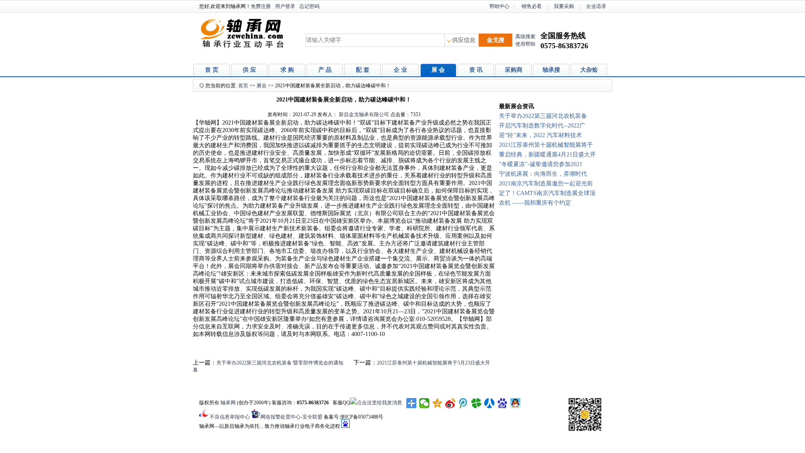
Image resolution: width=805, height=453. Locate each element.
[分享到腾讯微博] (463, 403)
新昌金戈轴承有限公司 (364, 114)
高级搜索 (525, 36)
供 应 (249, 70)
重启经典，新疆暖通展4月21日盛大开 (547, 154)
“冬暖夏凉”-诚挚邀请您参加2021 (540, 164)
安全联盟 (312, 417)
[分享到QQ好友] (515, 403)
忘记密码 (309, 6)
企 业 (400, 70)
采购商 (513, 70)
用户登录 (285, 6)
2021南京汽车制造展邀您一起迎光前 (546, 183)
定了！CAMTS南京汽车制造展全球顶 (547, 193)
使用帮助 (525, 44)
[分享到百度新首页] (502, 403)
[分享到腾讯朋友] (476, 403)
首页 (243, 86)
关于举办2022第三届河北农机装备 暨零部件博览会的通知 (279, 363)
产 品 (325, 70)
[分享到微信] (424, 403)
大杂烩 (589, 70)
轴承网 (228, 403)
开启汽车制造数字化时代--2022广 (542, 125)
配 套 (362, 70)
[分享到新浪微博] (450, 403)
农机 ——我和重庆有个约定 (535, 203)
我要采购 (564, 6)
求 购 (287, 70)
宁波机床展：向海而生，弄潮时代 (543, 174)
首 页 (211, 70)
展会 (262, 86)
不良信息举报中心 (230, 417)
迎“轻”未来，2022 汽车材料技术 (540, 135)
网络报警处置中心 (280, 417)
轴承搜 (551, 70)
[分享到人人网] (489, 403)
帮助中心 (499, 6)
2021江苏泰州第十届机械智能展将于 (546, 145)
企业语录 (596, 6)
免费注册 (261, 6)
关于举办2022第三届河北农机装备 (543, 116)
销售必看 (532, 6)
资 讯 (476, 70)
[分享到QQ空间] (437, 403)
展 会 (438, 70)
